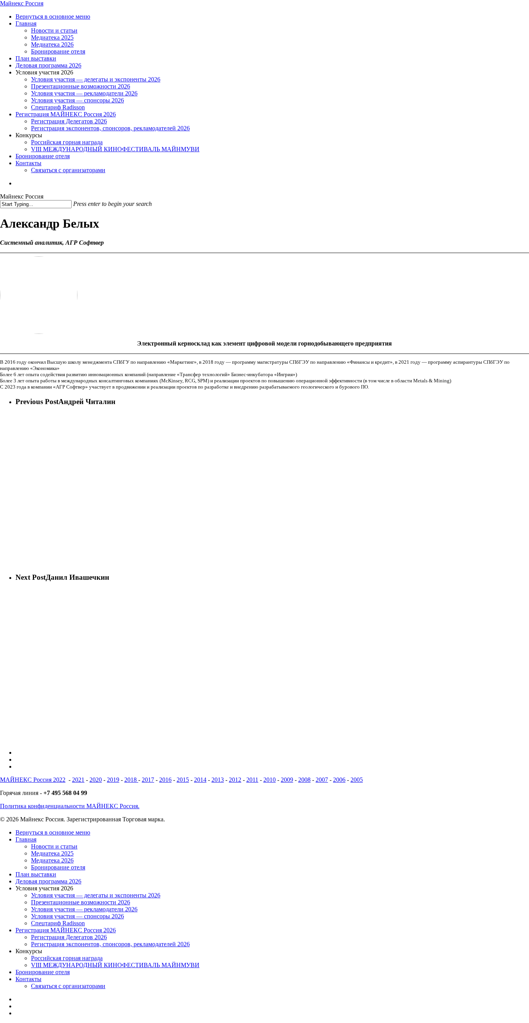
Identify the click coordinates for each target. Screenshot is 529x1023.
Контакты (28, 979)
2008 (304, 779)
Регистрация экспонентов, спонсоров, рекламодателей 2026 (110, 944)
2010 (269, 779)
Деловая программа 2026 (48, 881)
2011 (252, 779)
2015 (183, 779)
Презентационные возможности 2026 (80, 902)
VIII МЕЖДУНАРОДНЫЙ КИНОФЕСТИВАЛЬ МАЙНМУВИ (115, 965)
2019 (113, 779)
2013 (217, 779)
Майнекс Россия (21, 3)
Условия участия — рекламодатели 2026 (84, 909)
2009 (287, 779)
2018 (131, 779)
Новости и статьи (54, 846)
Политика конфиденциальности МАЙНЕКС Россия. (69, 806)
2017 (148, 779)
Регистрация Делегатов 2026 (69, 937)
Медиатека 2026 (52, 860)
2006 (339, 779)
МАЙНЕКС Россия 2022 (32, 779)
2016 (165, 779)
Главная (25, 839)
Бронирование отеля (58, 867)
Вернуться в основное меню (52, 832)
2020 (95, 779)
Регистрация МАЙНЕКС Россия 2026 (65, 930)
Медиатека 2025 (52, 853)
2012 (235, 779)
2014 (200, 779)
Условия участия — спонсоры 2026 (77, 916)
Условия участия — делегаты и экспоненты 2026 (95, 895)
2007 (322, 779)
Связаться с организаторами (68, 986)
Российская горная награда (67, 958)
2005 (356, 779)
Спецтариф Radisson (58, 923)
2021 (78, 779)
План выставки (35, 874)
